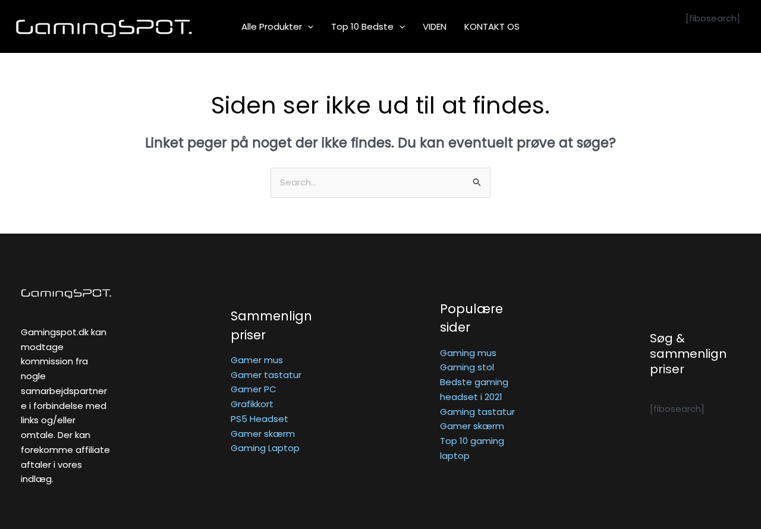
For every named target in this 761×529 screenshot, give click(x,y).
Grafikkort (252, 404)
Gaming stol (467, 367)
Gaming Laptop (265, 448)
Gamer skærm (263, 433)
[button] (307, 27)
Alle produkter (271, 26)
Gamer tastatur (266, 375)
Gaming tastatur (477, 411)
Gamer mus (257, 360)
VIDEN (434, 26)
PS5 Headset (259, 419)
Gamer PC (253, 389)
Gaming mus (468, 353)
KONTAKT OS (492, 26)
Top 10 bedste (362, 26)
